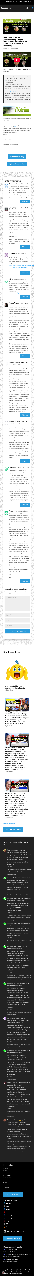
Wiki (6, 1170)
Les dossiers (8, 1177)
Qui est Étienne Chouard (23, 1270)
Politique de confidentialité (22, 1271)
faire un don (17, 127)
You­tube (12, 91)
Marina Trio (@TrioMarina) (18, 362)
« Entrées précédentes (9, 823)
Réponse (25, 201)
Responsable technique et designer (12, 1273)
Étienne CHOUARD (12, 850)
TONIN (9, 1083)
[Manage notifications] (3, 1272)
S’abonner (7, 1173)
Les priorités (8, 1175)
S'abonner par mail (12, 1238)
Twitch (17, 91)
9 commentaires (14, 48)
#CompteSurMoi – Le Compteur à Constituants (15, 687)
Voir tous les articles (13, 829)
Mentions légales (8, 1271)
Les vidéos (7, 1180)
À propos (7, 1185)
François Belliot (12, 1120)
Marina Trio (13, 303)
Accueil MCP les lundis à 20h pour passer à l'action (17, 2)
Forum (6, 1168)
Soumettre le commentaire (17, 631)
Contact (7, 1187)
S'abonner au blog (17, 156)
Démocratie (6, 144)
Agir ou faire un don (17, 164)
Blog (6, 1182)
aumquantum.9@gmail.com (16, 293)
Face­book (7, 91)
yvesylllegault (13, 208)
